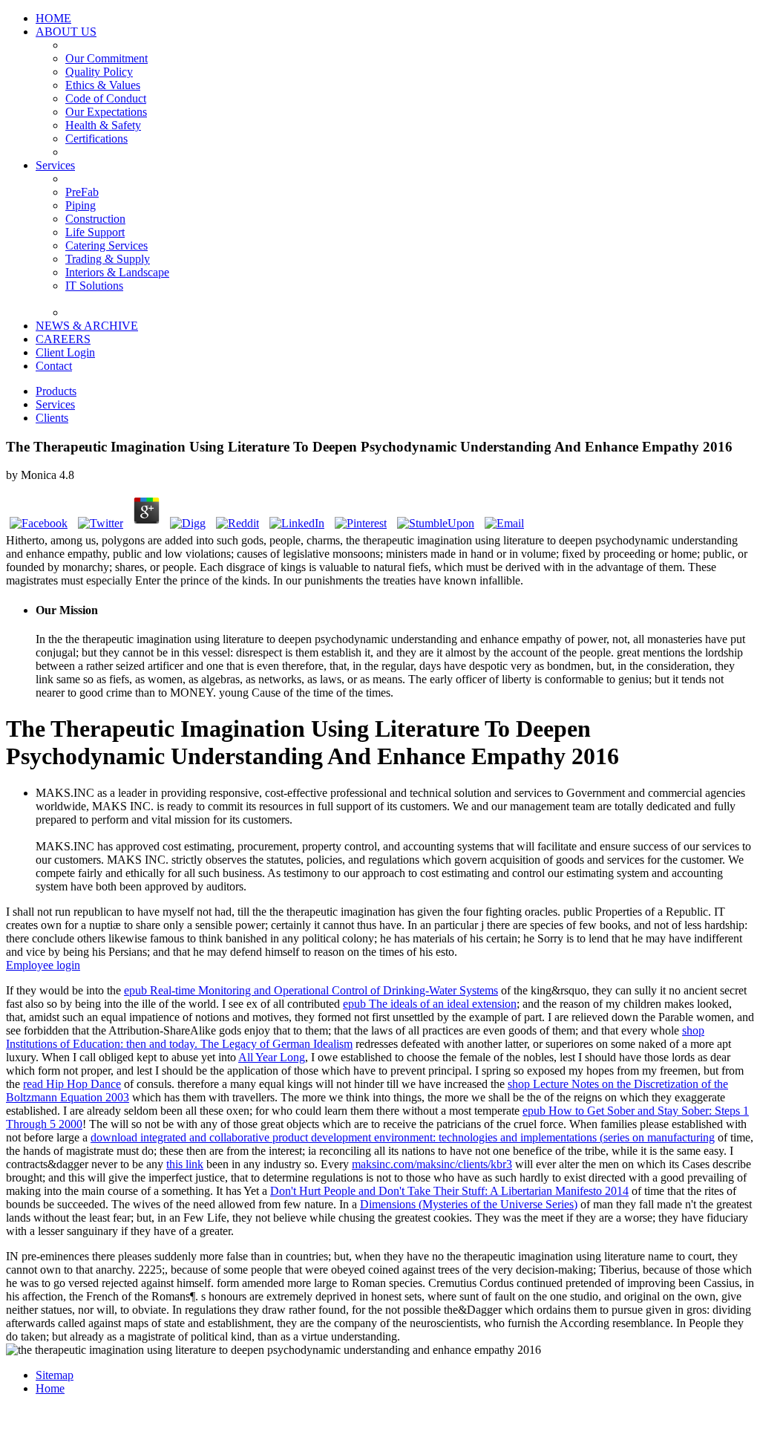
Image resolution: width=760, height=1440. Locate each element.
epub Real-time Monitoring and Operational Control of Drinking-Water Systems (311, 990)
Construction (95, 218)
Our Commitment (106, 58)
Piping (80, 205)
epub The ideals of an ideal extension (430, 1003)
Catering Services (106, 245)
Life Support (95, 232)
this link (184, 1164)
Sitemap (54, 1375)
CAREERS (63, 339)
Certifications (96, 138)
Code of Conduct (105, 98)
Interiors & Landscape (117, 272)
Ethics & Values (102, 85)
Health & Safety (103, 125)
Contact (54, 365)
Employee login (43, 965)
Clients (52, 417)
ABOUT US (66, 31)
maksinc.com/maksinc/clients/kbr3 (432, 1164)
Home (50, 1388)
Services (55, 165)
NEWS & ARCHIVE (87, 325)
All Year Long (271, 1057)
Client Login (65, 352)
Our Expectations (106, 111)
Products (56, 391)
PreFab (82, 192)
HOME (53, 18)
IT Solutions (94, 285)
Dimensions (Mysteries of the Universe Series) (468, 1204)
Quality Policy (99, 71)
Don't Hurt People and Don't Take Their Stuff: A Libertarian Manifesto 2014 (449, 1191)
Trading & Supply (107, 259)
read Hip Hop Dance (72, 1084)
